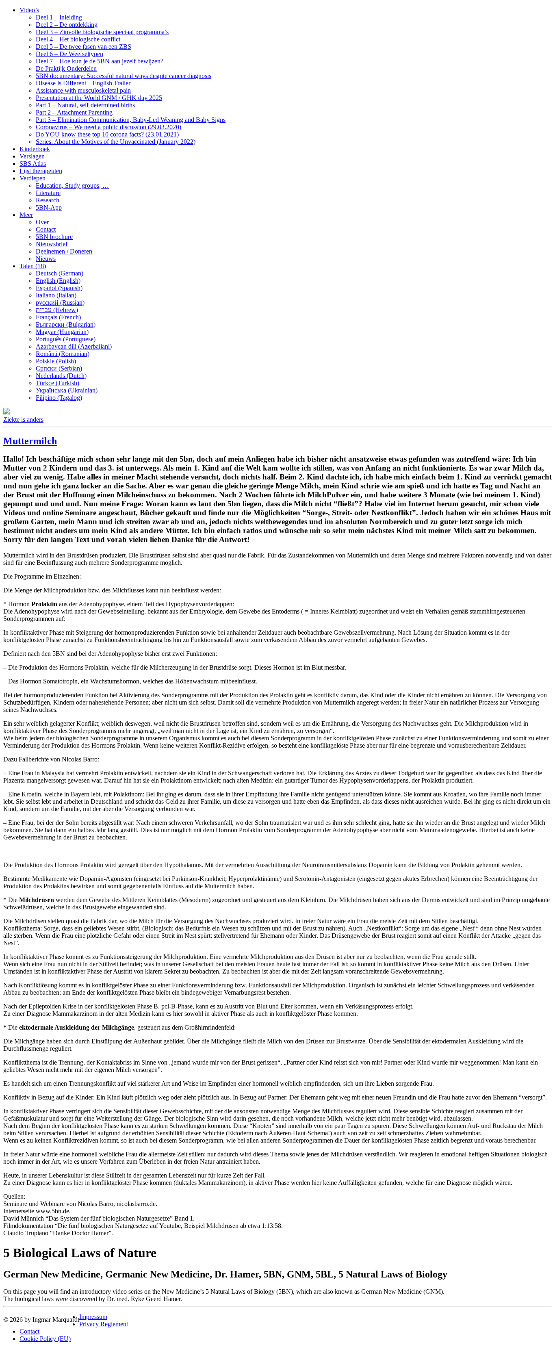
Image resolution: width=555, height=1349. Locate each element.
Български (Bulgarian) (65, 324)
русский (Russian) (60, 302)
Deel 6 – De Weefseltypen (69, 53)
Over (42, 222)
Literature (48, 192)
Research (47, 200)
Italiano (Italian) (56, 295)
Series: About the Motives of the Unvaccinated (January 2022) (115, 141)
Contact (46, 229)
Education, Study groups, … (72, 185)
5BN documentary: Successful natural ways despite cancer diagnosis (123, 75)
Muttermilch (30, 441)
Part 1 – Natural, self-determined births (85, 105)
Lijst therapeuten (41, 170)
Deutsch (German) (59, 273)
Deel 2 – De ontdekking (67, 24)
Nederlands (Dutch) (61, 375)
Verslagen (32, 156)
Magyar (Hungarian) (62, 331)
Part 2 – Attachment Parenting (74, 112)
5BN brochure (54, 236)
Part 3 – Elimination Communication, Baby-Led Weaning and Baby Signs (130, 119)
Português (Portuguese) (65, 339)
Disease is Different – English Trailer (83, 83)
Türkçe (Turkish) (57, 383)
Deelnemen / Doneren (64, 251)
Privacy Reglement (103, 1324)
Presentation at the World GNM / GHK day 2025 (99, 97)
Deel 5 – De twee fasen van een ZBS (83, 46)
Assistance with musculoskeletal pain (83, 90)
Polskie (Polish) (56, 361)
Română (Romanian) (62, 353)
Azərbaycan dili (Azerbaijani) (74, 346)
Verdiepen (33, 178)
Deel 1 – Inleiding (59, 17)
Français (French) (58, 317)
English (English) (58, 280)
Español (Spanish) (59, 287)
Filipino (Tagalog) (59, 397)
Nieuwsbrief (51, 244)
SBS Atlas (33, 163)
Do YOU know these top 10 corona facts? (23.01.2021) (107, 134)
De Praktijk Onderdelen (66, 68)
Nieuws (46, 258)
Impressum (93, 1316)
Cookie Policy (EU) (45, 1338)
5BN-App (49, 207)
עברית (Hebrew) (57, 309)
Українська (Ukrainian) (67, 390)
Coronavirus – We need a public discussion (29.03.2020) (108, 127)
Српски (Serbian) (59, 368)
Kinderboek (35, 148)
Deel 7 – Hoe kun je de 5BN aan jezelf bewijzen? (99, 61)
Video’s (29, 10)
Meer (26, 214)
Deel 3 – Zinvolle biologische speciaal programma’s (102, 31)
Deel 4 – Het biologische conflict (78, 39)
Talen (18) (33, 265)
